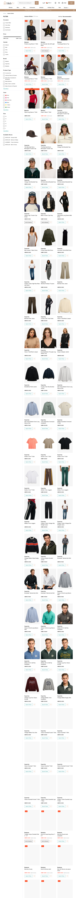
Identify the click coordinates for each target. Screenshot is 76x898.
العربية (44, 2)
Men (18, 7)
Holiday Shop (51, 7)
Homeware (32, 7)
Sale (60, 7)
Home (4, 13)
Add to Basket (45, 50)
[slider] (3, 36)
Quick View (28, 50)
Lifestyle (41, 7)
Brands (65, 7)
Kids (24, 7)
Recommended (67, 16)
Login (71, 2)
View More (5, 88)
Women (10, 7)
